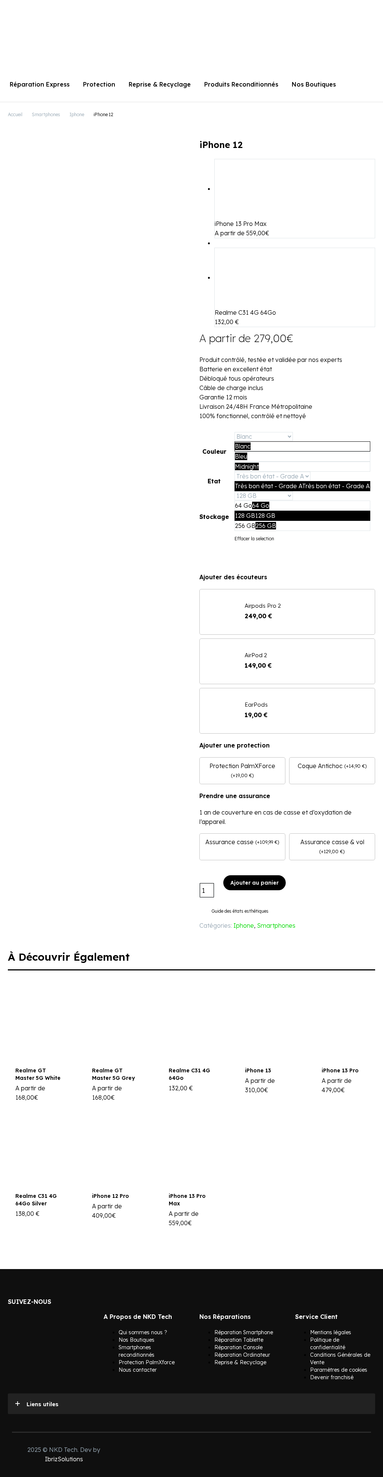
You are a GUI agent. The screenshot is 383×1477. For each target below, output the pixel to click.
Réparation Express (40, 84)
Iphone (77, 114)
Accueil (15, 114)
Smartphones (46, 114)
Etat (214, 481)
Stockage (214, 516)
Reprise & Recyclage (160, 84)
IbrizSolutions (64, 1459)
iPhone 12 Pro (110, 1196)
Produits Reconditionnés (241, 84)
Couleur (214, 451)
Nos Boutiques (314, 84)
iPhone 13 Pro (340, 1070)
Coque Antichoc (320, 766)
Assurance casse (229, 842)
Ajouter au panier (254, 882)
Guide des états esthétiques (240, 911)
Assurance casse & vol (332, 842)
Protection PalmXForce (242, 766)
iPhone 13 (258, 1070)
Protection (99, 84)
